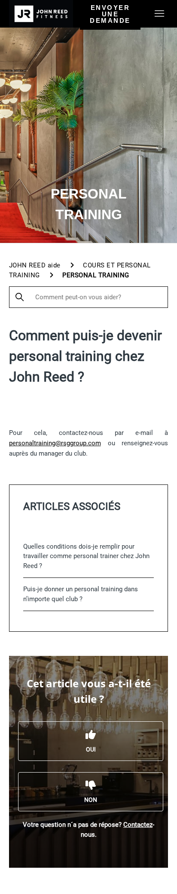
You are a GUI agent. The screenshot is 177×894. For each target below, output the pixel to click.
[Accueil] (41, 14)
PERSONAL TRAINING (95, 275)
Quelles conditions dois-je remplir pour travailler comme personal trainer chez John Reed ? (86, 556)
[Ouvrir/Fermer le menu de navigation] (159, 14)
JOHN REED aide (35, 265)
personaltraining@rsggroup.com (55, 443)
